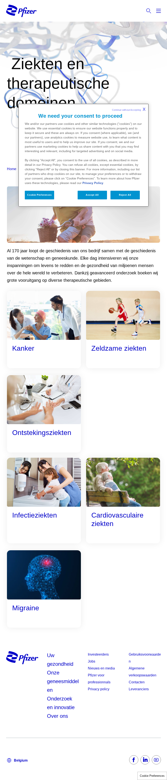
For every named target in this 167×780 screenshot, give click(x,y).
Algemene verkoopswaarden (142, 671)
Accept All (92, 195)
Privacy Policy (92, 183)
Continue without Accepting (128, 109)
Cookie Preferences (152, 775)
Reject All (125, 195)
